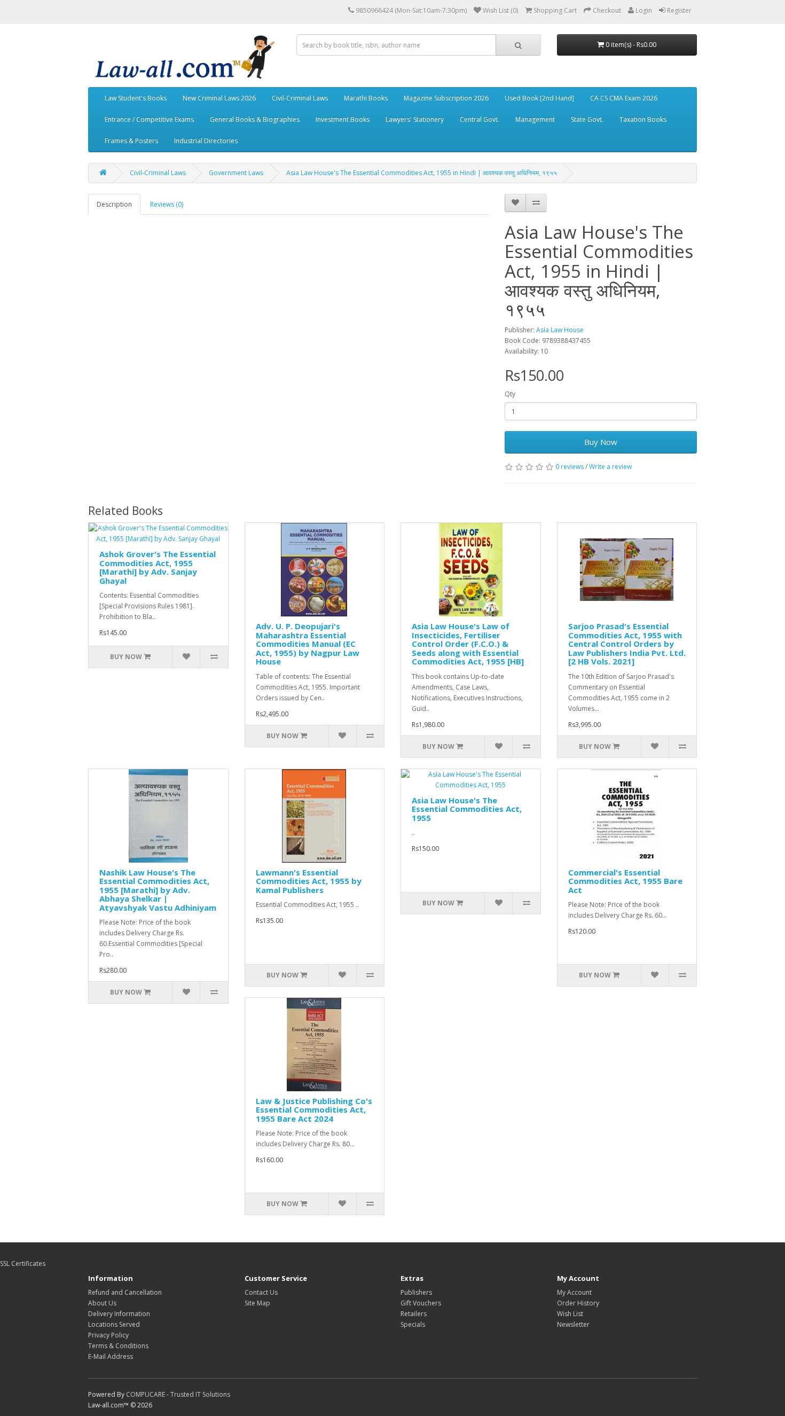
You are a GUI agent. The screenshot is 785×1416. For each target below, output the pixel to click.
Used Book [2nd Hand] (539, 98)
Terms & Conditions (118, 1345)
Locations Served (114, 1324)
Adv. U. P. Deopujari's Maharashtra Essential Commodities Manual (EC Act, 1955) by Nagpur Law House (307, 644)
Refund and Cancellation (125, 1292)
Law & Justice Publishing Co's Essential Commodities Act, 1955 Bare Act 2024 (314, 1110)
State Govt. (587, 119)
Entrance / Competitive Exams (149, 119)
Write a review (610, 466)
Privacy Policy (108, 1335)
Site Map (257, 1303)
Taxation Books (642, 119)
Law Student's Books (136, 98)
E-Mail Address (110, 1356)
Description (114, 204)
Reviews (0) (166, 204)
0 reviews (569, 466)
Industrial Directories (206, 140)
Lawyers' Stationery (415, 119)
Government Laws (236, 172)
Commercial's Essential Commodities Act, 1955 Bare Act (625, 881)
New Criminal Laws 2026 (219, 98)
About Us (102, 1303)
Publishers (416, 1292)
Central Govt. (479, 119)
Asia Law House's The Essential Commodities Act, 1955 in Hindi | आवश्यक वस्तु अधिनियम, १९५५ (421, 172)
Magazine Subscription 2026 (446, 98)
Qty (510, 393)
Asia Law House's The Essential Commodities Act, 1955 (467, 809)
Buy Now (600, 441)
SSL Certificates (22, 1263)
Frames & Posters (131, 140)
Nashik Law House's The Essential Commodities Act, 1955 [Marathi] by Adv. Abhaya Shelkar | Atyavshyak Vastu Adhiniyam (157, 890)
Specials (413, 1324)
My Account (574, 1292)
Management (535, 119)
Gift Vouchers (421, 1303)
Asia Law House (560, 329)
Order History (578, 1303)
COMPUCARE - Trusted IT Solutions (178, 1394)
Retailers (414, 1313)
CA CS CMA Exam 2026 (623, 98)
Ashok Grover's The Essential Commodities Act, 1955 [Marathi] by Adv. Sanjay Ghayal (157, 567)
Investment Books (343, 119)
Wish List (570, 1313)
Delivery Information (119, 1313)
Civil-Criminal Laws (300, 98)
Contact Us (261, 1292)
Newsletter (573, 1324)
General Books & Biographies (255, 119)
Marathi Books (366, 98)
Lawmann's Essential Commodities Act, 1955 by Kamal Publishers (309, 881)
